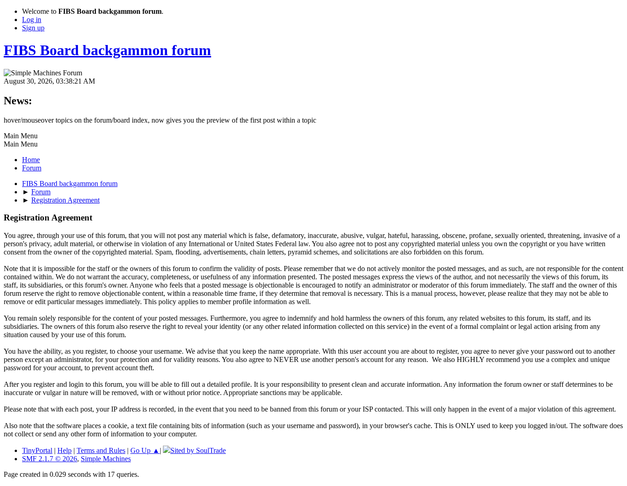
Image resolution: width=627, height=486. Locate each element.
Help (64, 450)
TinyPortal (37, 450)
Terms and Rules (101, 450)
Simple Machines (106, 459)
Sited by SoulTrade (198, 450)
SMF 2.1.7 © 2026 (49, 459)
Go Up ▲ (145, 450)
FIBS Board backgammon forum (107, 50)
